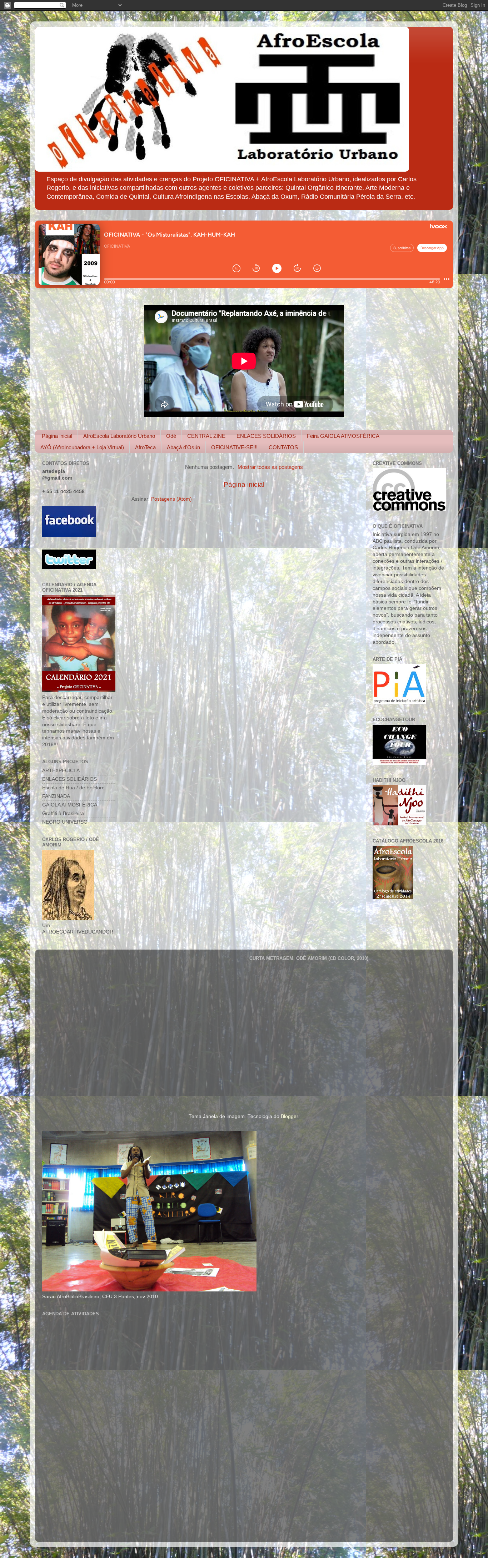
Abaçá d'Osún (183, 447)
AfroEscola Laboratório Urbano (119, 436)
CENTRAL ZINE (206, 436)
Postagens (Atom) (171, 499)
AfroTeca (145, 447)
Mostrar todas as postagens (270, 467)
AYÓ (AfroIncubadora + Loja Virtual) (82, 447)
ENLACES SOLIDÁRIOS (266, 436)
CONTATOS (283, 447)
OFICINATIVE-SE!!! (234, 447)
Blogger (289, 1116)
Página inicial (57, 436)
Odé (171, 436)
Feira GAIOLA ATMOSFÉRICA (343, 436)
